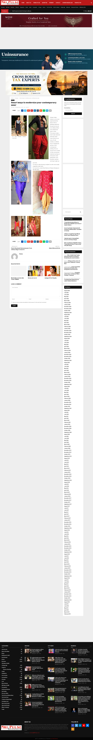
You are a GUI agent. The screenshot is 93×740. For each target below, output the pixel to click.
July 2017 (66, 508)
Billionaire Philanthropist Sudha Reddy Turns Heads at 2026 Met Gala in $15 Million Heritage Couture (38, 677)
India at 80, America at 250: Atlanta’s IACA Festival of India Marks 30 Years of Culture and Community (61, 680)
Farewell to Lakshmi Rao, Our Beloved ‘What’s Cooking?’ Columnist (72, 274)
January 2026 (67, 304)
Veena (13, 107)
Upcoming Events (5, 703)
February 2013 (67, 614)
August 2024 (67, 338)
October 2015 (67, 550)
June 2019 (66, 462)
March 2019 (66, 468)
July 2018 (66, 484)
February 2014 (67, 590)
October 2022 (67, 382)
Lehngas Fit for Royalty (51, 278)
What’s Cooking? (56, 7)
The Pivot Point (49, 7)
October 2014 (67, 574)
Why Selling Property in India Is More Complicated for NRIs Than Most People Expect (84, 660)
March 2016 (66, 540)
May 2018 (66, 488)
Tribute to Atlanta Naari (7, 699)
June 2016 (66, 534)
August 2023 (67, 362)
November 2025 (67, 308)
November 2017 (67, 500)
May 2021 (66, 416)
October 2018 (67, 478)
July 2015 (66, 556)
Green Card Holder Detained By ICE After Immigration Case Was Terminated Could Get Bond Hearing (60, 699)
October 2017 (67, 502)
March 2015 (66, 564)
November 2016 (67, 524)
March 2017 (66, 516)
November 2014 (67, 572)
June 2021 (66, 414)
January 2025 (67, 328)
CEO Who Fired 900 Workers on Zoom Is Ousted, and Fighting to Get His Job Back (83, 651)
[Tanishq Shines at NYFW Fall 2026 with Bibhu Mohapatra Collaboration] (28, 695)
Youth (3, 709)
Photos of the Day (7, 669)
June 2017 (66, 510)
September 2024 (67, 336)
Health (30, 7)
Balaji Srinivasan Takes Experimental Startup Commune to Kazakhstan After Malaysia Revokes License (84, 671)
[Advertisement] (46, 38)
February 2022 (67, 398)
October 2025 (67, 310)
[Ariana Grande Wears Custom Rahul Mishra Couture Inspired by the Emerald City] (28, 704)
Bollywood (68, 7)
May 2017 (66, 512)
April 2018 (66, 490)
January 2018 (67, 496)
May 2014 (66, 584)
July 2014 (66, 580)
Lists (3, 681)
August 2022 (67, 386)
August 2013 (67, 602)
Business (12, 7)
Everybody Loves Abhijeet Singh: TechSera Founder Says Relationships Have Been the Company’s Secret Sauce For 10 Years (84, 699)
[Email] (90, 11)
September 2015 (67, 552)
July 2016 (66, 532)
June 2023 (66, 366)
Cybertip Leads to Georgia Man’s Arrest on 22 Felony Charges (61, 650)
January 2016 (67, 544)
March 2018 (66, 492)
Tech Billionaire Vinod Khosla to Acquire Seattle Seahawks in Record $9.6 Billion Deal (84, 689)
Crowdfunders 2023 (67, 2)
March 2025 (66, 324)
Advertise (44, 2)
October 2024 (67, 334)
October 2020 (67, 430)
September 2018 (67, 480)
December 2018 (67, 474)
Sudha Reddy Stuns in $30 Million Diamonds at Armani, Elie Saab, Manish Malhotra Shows (38, 659)
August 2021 (67, 410)
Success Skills (5, 693)
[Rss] (91, 11)
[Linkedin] (86, 11)
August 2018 (67, 482)
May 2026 (66, 296)
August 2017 (67, 506)
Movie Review (5, 683)
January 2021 (67, 424)
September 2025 (67, 312)
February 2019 (67, 470)
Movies (44, 7)
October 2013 (67, 598)
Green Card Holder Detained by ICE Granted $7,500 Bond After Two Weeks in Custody (72, 229)
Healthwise (4, 673)
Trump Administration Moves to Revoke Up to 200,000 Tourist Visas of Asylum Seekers (72, 224)
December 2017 (67, 498)
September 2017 (67, 504)
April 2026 (66, 298)
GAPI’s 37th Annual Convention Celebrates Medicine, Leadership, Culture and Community (61, 709)
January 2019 (67, 472)
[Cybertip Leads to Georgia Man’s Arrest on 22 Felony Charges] (51, 651)
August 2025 (67, 314)
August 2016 (67, 530)
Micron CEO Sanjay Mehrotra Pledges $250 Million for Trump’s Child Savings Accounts (84, 710)
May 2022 (66, 392)
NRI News (8, 7)
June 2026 (66, 294)
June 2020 (66, 438)
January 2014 (67, 592)
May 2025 (66, 320)
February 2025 (67, 326)
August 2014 (67, 578)
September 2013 (67, 600)
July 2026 (66, 292)
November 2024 (67, 332)
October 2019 (67, 454)
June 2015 (66, 558)
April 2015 (66, 562)
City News (3, 7)
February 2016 (67, 542)
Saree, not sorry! (32, 278)
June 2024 (66, 342)
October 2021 (67, 406)
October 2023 (67, 358)
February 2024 (67, 350)
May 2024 (66, 344)
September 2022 (67, 384)
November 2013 (67, 596)
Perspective (78, 2)
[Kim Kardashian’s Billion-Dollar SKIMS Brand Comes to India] (28, 651)
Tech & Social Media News (7, 695)
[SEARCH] (80, 212)
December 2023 (67, 354)
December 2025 (67, 306)
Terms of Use (36, 2)
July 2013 (66, 604)
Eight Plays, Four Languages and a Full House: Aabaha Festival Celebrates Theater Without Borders (60, 660)
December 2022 (67, 378)
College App (63, 7)
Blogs (3, 653)
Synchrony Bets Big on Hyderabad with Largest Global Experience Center (84, 680)
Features (17, 7)
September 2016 (67, 528)
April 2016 (66, 538)
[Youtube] (88, 11)
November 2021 (67, 404)
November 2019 (67, 452)
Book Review (4, 657)
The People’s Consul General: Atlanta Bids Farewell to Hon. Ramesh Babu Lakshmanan (61, 670)
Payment (51, 2)
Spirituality (4, 691)
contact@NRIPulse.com (34, 732)
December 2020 (67, 426)
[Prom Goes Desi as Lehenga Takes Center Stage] (28, 668)
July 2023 (66, 364)
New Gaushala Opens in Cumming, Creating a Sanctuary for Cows (60, 689)
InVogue (40, 7)
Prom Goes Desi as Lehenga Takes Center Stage (37, 668)
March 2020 (66, 444)
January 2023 (67, 376)
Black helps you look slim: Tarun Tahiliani (17, 278)
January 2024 (67, 352)
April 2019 (66, 466)
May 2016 (66, 536)
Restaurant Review (74, 7)
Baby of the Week (5, 651)
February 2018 (67, 494)
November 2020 (67, 428)
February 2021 (67, 422)
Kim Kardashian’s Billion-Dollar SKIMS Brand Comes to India (38, 650)
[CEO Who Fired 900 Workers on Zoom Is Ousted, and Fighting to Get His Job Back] (74, 651)
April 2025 (66, 322)
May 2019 (66, 464)
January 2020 (67, 448)
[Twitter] (85, 11)
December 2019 (67, 450)
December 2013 (67, 594)
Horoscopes (4, 675)
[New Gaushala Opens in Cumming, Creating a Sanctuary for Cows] (51, 690)
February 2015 (67, 566)
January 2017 (67, 520)
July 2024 (66, 340)
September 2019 (67, 456)
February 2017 (67, 518)
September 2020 (67, 432)
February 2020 (67, 446)
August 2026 (67, 290)
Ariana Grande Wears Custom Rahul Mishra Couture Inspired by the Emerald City (38, 704)
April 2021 (66, 418)
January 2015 (67, 568)
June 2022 (66, 390)
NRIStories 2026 (83, 7)
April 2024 (66, 346)
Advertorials (4, 649)
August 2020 (67, 434)
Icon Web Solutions (54, 738)
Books (27, 7)
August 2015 (67, 554)
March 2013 (66, 612)
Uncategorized (5, 701)
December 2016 (67, 522)
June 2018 (66, 486)
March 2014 (66, 588)
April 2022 (66, 394)
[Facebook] (72, 725)
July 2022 (66, 388)
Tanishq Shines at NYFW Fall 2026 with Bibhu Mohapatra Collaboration (38, 695)
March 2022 (66, 396)
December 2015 (67, 546)
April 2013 (66, 610)
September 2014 (67, 576)
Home (23, 2)
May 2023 (66, 368)
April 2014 (66, 586)
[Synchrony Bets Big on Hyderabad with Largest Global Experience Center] (74, 680)
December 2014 (67, 570)
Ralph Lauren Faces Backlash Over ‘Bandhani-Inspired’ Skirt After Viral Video (38, 686)
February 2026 (67, 302)
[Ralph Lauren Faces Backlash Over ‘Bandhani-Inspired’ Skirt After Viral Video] (28, 686)
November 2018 (67, 476)
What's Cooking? (5, 707)
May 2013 (66, 608)
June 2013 (66, 606)
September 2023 (67, 360)
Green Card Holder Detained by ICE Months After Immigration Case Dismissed (72, 268)
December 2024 (67, 330)
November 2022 (67, 380)
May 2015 (66, 560)
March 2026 (66, 300)
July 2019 (66, 460)
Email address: (67, 107)
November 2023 (67, 356)
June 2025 (66, 318)
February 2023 (67, 374)
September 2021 (67, 408)
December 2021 (67, 402)
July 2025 (66, 316)
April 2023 (66, 370)
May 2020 (66, 440)
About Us (28, 2)
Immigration (35, 7)
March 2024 (66, 348)
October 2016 (67, 526)
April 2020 (66, 442)
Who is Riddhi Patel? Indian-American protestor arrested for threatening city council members (72, 256)
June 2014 (66, 582)
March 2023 (66, 372)
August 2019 (67, 458)
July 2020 (66, 436)
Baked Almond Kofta (54, 248)
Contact (58, 2)
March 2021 (66, 420)
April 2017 (66, 514)
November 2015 (67, 548)
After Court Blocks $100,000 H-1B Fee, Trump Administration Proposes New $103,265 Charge (72, 244)
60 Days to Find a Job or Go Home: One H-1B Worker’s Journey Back (72, 262)
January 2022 (67, 400)
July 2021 (66, 412)
